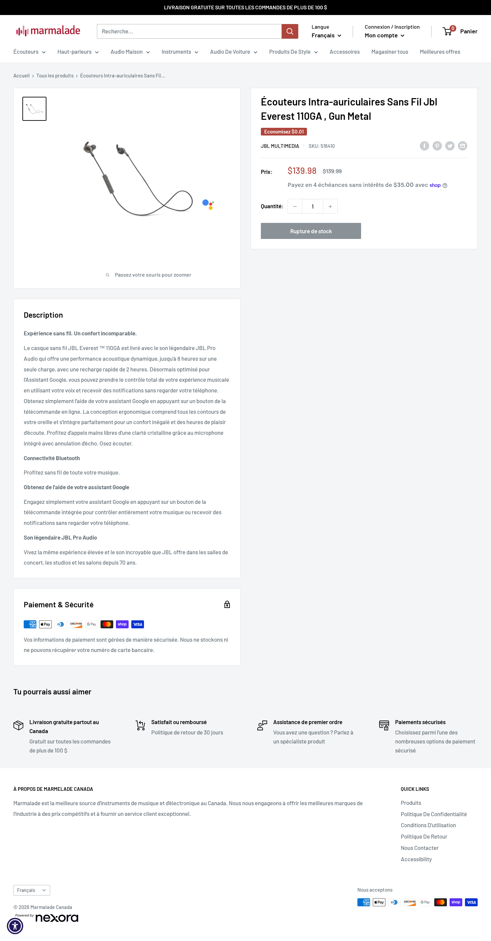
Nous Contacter (420, 847)
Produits (411, 802)
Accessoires (345, 51)
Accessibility (416, 859)
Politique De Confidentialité (434, 814)
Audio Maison (127, 51)
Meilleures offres (440, 51)
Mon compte (382, 35)
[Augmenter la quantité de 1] (330, 207)
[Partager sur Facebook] (424, 145)
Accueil (21, 75)
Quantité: (272, 206)
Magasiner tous (389, 51)
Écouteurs (25, 51)
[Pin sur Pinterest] (437, 145)
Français (26, 890)
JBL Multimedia (280, 146)
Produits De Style (290, 51)
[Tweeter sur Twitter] (450, 145)
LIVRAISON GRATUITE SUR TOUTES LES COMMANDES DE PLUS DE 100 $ (245, 7)
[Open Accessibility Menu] (15, 926)
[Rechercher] (290, 31)
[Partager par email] (462, 145)
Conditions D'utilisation (428, 825)
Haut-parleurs (74, 51)
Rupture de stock (311, 231)
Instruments (176, 51)
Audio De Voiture (230, 51)
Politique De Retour (424, 836)
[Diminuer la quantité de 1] (295, 207)
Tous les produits (54, 75)
